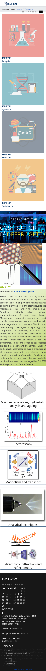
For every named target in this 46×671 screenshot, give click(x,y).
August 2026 (12, 584)
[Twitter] (26, 11)
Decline (11, 665)
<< (3, 584)
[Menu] (41, 11)
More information (23, 669)
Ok (3, 665)
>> (22, 584)
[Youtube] (29, 11)
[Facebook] (23, 11)
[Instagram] (36, 11)
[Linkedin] (33, 11)
